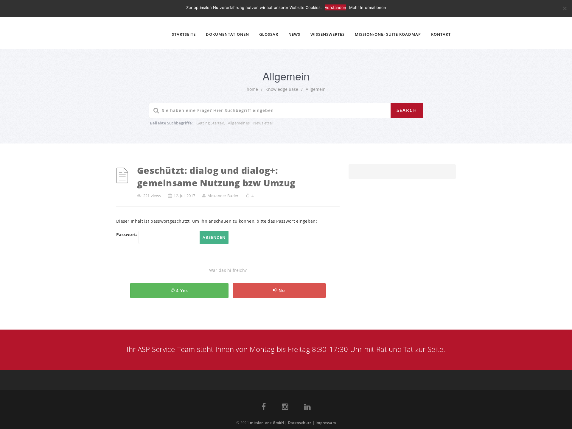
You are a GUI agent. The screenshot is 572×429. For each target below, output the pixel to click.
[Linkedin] (307, 408)
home (252, 89)
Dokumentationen (227, 34)
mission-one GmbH (267, 422)
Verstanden (335, 7)
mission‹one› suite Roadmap (388, 34)
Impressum (325, 422)
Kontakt (441, 34)
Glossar (268, 34)
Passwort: (127, 234)
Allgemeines (239, 123)
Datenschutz (299, 422)
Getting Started (210, 123)
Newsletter (263, 123)
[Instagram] (285, 408)
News (294, 34)
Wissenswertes (327, 34)
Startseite (184, 34)
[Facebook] (263, 408)
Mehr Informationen (367, 7)
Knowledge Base (281, 89)
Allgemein (316, 89)
